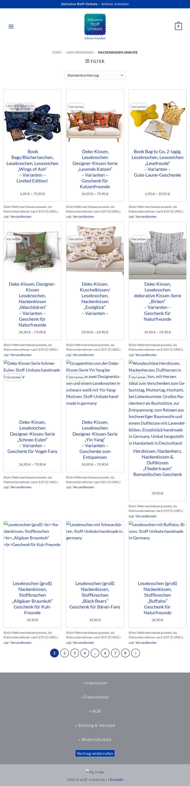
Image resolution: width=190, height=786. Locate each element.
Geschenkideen (80, 52)
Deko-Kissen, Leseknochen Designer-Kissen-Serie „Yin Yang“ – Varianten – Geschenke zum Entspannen (95, 439)
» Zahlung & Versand (95, 725)
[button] (8, 26)
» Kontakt (115, 779)
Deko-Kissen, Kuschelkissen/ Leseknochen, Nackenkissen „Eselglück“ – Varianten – (95, 298)
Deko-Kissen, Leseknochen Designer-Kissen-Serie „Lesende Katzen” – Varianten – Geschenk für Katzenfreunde (95, 169)
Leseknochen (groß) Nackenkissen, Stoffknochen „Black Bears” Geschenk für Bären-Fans (95, 594)
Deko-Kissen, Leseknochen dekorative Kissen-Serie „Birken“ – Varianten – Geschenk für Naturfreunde (157, 301)
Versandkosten (21, 216)
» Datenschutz (95, 696)
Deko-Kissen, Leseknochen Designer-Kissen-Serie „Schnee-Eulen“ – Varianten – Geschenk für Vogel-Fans (32, 436)
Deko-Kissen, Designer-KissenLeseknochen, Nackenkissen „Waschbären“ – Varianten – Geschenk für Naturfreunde (32, 304)
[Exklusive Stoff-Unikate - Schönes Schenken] (95, 26)
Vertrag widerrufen (95, 753)
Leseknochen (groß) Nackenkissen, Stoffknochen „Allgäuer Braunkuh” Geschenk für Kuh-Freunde (32, 597)
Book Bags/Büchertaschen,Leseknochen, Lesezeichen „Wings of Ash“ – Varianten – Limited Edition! (32, 166)
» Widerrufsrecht (94, 739)
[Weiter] (135, 653)
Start (57, 52)
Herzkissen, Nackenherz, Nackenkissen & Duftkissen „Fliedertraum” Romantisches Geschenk (157, 462)
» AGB (95, 711)
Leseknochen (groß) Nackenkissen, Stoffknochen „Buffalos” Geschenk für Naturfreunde (157, 597)
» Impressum (95, 682)
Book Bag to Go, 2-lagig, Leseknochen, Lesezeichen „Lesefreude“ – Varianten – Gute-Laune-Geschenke (158, 163)
